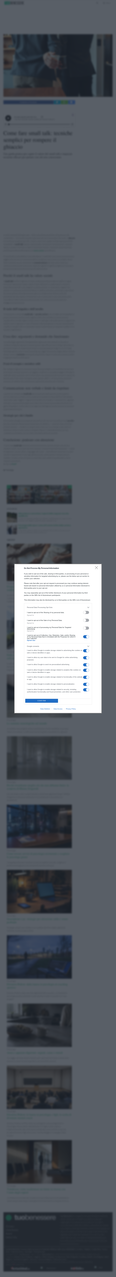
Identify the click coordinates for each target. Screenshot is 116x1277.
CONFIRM (41, 701)
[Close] (97, 568)
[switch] (86, 612)
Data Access (58, 709)
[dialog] (58, 638)
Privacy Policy (71, 709)
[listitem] (58, 607)
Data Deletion (45, 709)
